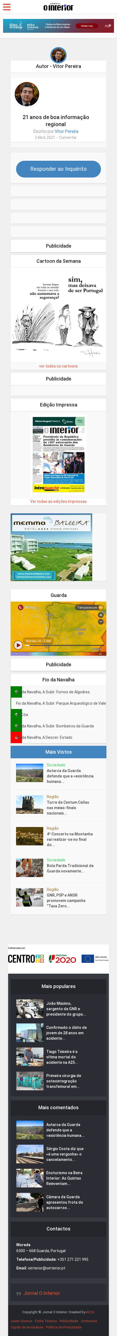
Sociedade (56, 765)
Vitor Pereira (66, 131)
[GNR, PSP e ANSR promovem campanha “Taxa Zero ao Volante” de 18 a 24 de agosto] (31, 897)
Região (53, 797)
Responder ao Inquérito (58, 169)
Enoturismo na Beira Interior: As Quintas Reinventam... (64, 1178)
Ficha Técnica (46, 1321)
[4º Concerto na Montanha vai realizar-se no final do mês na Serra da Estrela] (31, 836)
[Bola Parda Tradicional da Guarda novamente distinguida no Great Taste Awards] (31, 868)
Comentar (68, 137)
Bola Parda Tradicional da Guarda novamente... (70, 868)
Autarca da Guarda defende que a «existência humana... (70, 776)
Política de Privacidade (63, 1327)
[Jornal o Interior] (58, 6)
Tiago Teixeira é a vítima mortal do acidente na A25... (62, 1057)
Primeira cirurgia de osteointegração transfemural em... (63, 1081)
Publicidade (69, 1321)
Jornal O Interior (42, 1293)
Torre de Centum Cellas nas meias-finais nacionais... (68, 807)
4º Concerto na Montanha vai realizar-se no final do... (70, 839)
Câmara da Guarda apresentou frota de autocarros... (64, 1202)
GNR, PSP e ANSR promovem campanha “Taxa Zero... (66, 900)
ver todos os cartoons (58, 366)
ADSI (90, 1312)
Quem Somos (21, 1321)
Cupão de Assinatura (27, 1327)
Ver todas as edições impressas (58, 501)
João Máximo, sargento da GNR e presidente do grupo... (66, 1008)
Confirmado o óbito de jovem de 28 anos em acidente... (66, 1032)
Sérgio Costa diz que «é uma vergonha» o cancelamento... (65, 1154)
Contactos (89, 1321)
